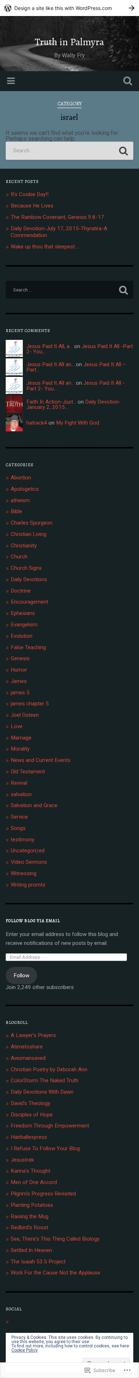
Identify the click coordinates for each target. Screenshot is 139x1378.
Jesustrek (22, 1160)
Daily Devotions (29, 579)
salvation (21, 794)
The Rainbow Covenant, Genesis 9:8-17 (57, 217)
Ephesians (23, 613)
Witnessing (23, 873)
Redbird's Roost (29, 1227)
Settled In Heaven (31, 1250)
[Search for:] (70, 151)
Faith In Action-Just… (51, 402)
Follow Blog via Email (33, 921)
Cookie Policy (24, 1350)
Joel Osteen (25, 715)
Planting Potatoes (32, 1205)
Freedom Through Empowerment (50, 1125)
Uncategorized (28, 850)
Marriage (21, 738)
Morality (20, 749)
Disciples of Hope (32, 1114)
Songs (18, 828)
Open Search (126, 81)
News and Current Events (41, 760)
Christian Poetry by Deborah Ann (49, 1069)
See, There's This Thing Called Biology (55, 1239)
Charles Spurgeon (31, 523)
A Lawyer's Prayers (33, 1035)
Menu (11, 81)
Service (19, 817)
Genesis (20, 658)
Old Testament (28, 771)
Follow (21, 975)
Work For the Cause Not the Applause (55, 1272)
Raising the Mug (29, 1216)
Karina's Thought (30, 1171)
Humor (19, 670)
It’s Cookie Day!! (29, 194)
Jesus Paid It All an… (50, 364)
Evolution (21, 636)
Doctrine (21, 591)
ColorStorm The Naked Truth (44, 1080)
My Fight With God (77, 423)
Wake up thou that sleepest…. (45, 246)
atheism (20, 500)
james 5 (20, 692)
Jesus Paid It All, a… (49, 346)
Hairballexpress (29, 1137)
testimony (22, 839)
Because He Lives (32, 206)
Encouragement (29, 602)
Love (16, 726)
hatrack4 (36, 423)
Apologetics (25, 489)
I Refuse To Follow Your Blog (45, 1148)
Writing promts (28, 885)
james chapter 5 (30, 703)
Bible (16, 511)
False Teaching (28, 647)
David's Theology (30, 1103)
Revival (19, 783)
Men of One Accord (34, 1182)
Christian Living (28, 534)
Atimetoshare (27, 1046)
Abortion (21, 477)
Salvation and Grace (34, 805)
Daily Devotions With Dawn (42, 1092)
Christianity (24, 545)
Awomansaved (28, 1058)
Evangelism (24, 624)
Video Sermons (29, 862)
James (19, 681)
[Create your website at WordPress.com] (69, 8)
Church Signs (26, 568)
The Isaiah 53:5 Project (38, 1261)
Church (19, 556)
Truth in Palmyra (69, 42)
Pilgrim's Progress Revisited (43, 1193)
